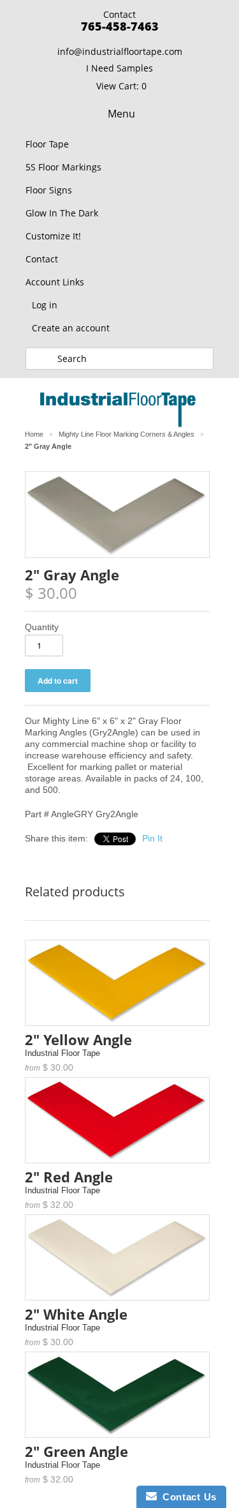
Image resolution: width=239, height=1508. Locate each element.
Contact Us (187, 1496)
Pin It (152, 838)
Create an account (71, 328)
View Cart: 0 (121, 86)
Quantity (42, 627)
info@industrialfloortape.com (119, 51)
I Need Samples (119, 68)
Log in (44, 305)
